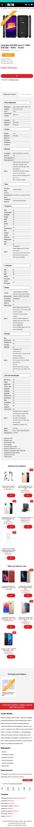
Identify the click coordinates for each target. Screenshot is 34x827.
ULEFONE (15, 8)
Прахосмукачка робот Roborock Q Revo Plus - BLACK (25, 518)
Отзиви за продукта (26, 94)
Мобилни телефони (7, 8)
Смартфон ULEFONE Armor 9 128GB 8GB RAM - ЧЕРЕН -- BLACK (8, 694)
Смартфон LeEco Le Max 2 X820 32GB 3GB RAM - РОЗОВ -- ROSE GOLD (25, 619)
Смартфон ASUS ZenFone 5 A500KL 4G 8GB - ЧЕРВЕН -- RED (8, 587)
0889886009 (16, 798)
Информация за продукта (9, 94)
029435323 (22, 798)
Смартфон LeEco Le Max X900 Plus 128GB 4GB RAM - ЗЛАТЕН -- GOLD (25, 588)
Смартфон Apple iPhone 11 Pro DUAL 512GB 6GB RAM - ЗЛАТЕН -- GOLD (25, 488)
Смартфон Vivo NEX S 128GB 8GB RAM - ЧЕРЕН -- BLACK (8, 649)
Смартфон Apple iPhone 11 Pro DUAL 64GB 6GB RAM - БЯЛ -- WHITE (8, 519)
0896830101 (16, 806)
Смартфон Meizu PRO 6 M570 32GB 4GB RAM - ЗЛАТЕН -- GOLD (8, 618)
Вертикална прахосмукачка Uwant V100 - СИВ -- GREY (8, 487)
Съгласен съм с (12, 783)
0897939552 (11, 801)
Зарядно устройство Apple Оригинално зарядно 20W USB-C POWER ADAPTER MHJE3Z (8, 550)
